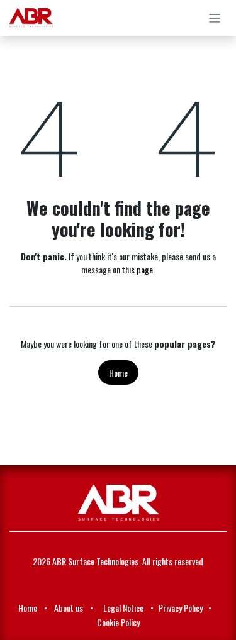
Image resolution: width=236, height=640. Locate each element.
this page (137, 269)
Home (118, 372)
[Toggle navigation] (215, 18)
